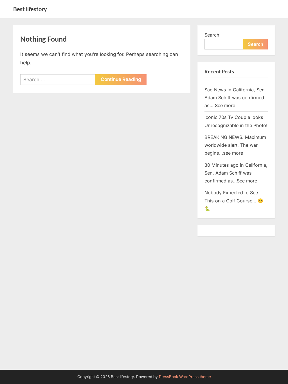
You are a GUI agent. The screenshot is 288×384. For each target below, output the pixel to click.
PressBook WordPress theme (185, 376)
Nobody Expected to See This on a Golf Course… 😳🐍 (233, 200)
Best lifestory (30, 9)
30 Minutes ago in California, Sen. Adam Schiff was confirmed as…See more (235, 173)
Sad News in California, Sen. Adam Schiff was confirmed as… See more (235, 98)
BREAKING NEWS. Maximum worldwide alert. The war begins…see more (235, 145)
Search (211, 35)
